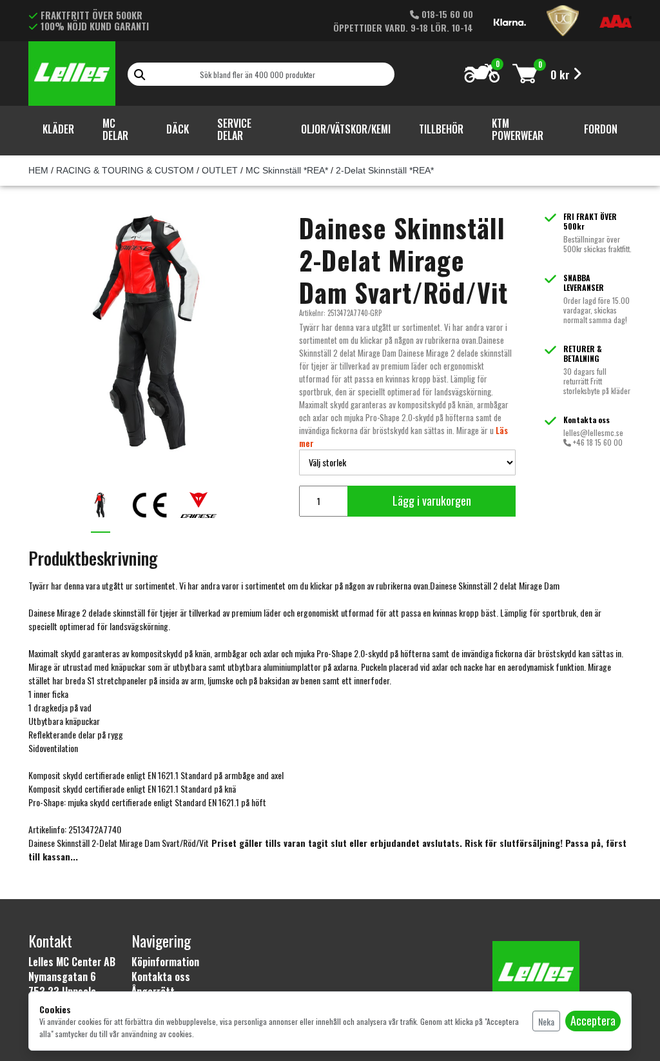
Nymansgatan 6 (62, 976)
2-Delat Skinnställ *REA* (385, 170)
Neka (546, 1021)
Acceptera (593, 1020)
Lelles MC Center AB (71, 961)
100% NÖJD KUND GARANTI (95, 26)
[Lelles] (71, 71)
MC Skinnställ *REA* (287, 170)
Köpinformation (165, 961)
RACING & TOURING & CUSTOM (125, 170)
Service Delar (234, 129)
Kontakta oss (160, 976)
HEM (38, 170)
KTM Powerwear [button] (517, 129)
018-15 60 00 (446, 14)
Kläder (58, 129)
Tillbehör (441, 129)
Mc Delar (115, 129)
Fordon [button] (600, 129)
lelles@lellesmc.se (593, 432)
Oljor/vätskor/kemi (346, 129)
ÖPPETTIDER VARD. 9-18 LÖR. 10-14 (403, 27)
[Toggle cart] (525, 73)
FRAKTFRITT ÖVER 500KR (91, 15)
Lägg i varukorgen (432, 500)
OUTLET (220, 170)
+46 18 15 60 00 (597, 442)
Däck (177, 129)
